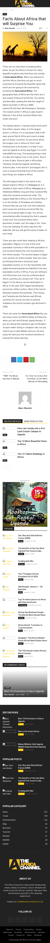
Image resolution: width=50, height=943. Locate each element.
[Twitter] (20, 359)
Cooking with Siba (25, 561)
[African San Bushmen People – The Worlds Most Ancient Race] (9, 615)
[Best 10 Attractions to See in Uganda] (25, 683)
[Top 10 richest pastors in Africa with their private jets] (9, 603)
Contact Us (20, 935)
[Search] (46, 3)
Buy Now (41, 932)
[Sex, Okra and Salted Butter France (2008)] (9, 539)
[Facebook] (13, 359)
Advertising (7, 932)
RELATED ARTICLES (12, 421)
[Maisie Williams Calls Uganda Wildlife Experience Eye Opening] (9, 747)
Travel (21, 724)
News (21, 541)
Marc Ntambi (10, 28)
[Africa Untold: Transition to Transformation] (9, 628)
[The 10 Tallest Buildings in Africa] (9, 457)
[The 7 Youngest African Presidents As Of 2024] (9, 577)
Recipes (21, 564)
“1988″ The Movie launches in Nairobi (11, 377)
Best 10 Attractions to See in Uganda (24, 691)
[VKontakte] (32, 919)
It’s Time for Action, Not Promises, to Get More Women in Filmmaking (36, 379)
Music (21, 643)
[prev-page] (4, 467)
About (29, 935)
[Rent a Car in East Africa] (9, 734)
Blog (11, 10)
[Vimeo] (25, 919)
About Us (9, 929)
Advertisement (30, 932)
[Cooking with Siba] (9, 564)
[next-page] (8, 467)
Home (5, 10)
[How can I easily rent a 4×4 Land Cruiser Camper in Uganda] (9, 431)
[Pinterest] (26, 359)
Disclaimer (18, 932)
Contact (11, 935)
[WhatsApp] (32, 359)
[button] (4, 3)
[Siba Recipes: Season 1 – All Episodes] (9, 590)
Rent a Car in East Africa (28, 731)
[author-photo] (25, 404)
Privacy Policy (29, 929)
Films (20, 656)
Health (21, 554)
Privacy (18, 929)
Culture (21, 618)
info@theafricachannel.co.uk (30, 901)
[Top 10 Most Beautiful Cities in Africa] (9, 444)
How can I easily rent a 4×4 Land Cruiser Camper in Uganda (31, 431)
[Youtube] (39, 919)
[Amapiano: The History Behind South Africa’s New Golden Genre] (9, 641)
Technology (22, 605)
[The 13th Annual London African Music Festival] (9, 654)
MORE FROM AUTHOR (33, 421)
